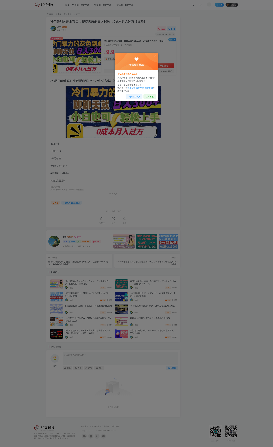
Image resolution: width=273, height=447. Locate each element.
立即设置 (150, 96)
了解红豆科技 (134, 96)
